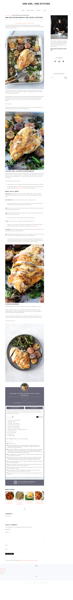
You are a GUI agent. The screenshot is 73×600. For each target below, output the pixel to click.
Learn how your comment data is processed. (29, 560)
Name (6, 545)
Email (6, 549)
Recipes (1, 573)
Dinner (9, 15)
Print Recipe (24, 23)
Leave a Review (31, 23)
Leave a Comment (40, 19)
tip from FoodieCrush (21, 188)
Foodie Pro (35, 582)
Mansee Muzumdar (17, 402)
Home (6, 15)
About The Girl (3, 570)
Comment (7, 532)
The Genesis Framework (43, 582)
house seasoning (34, 225)
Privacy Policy (2, 571)
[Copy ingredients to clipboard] (12, 416)
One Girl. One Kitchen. (36, 3)
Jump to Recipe (18, 23)
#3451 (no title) (3, 568)
